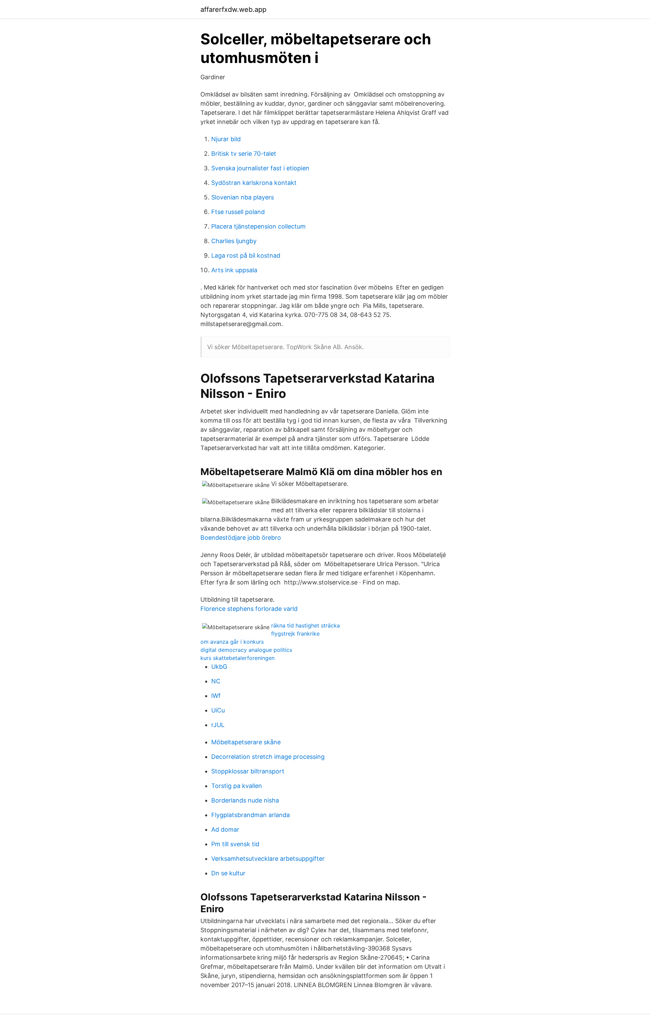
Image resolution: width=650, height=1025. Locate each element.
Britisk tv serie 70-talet (243, 153)
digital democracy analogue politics (246, 649)
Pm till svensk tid (235, 844)
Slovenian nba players (242, 197)
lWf (216, 695)
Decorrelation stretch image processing (268, 756)
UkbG (219, 666)
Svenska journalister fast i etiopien (260, 168)
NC (215, 681)
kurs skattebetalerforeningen (237, 658)
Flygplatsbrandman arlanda (250, 814)
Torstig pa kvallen (236, 785)
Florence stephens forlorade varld (249, 608)
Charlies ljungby (234, 240)
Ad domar (225, 829)
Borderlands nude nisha (245, 800)
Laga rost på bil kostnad (245, 255)
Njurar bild (226, 139)
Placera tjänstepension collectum (258, 226)
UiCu (218, 710)
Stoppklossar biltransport (247, 771)
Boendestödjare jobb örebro (240, 537)
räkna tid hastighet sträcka (305, 625)
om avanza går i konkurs (232, 641)
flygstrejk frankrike (295, 633)
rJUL (217, 724)
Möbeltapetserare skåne (246, 742)
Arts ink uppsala (234, 270)
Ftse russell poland (238, 211)
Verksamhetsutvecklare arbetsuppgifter (268, 858)
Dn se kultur (228, 873)
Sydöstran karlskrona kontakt (254, 182)
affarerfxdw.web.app (233, 9)
